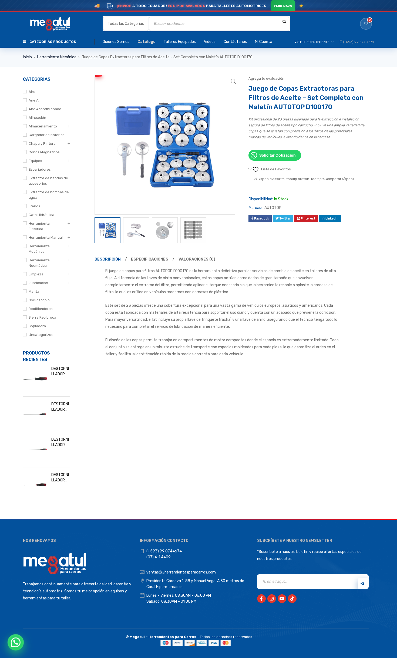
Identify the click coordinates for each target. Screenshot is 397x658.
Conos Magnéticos (44, 152)
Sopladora (37, 326)
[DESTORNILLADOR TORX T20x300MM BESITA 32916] (35, 449)
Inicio (27, 57)
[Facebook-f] (261, 598)
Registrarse (363, 583)
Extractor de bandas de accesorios (48, 180)
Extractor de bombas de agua (49, 195)
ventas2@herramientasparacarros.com (181, 572)
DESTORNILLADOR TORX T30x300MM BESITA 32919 (60, 407)
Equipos (35, 161)
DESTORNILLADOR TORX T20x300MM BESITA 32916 (60, 442)
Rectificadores (41, 309)
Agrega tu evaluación (266, 78)
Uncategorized (41, 335)
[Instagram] (271, 598)
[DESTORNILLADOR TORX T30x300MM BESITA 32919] (35, 414)
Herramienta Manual (46, 237)
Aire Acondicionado (45, 109)
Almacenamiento (43, 126)
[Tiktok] (292, 598)
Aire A (34, 100)
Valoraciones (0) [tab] (197, 259)
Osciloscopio (39, 300)
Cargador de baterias (47, 135)
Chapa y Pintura (42, 143)
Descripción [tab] (108, 259)
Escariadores (40, 169)
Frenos (34, 206)
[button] (234, 81)
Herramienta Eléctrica (39, 226)
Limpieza (36, 274)
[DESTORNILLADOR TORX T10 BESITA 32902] (35, 379)
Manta (34, 291)
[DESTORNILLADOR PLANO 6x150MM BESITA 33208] (35, 485)
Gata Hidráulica (41, 215)
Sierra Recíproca (42, 317)
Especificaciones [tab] (149, 259)
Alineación (37, 118)
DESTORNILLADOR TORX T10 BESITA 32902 (60, 371)
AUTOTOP (272, 207)
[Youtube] (282, 598)
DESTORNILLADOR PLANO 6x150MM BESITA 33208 (60, 478)
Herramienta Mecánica (56, 57)
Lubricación (38, 283)
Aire (32, 92)
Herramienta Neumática (39, 263)
